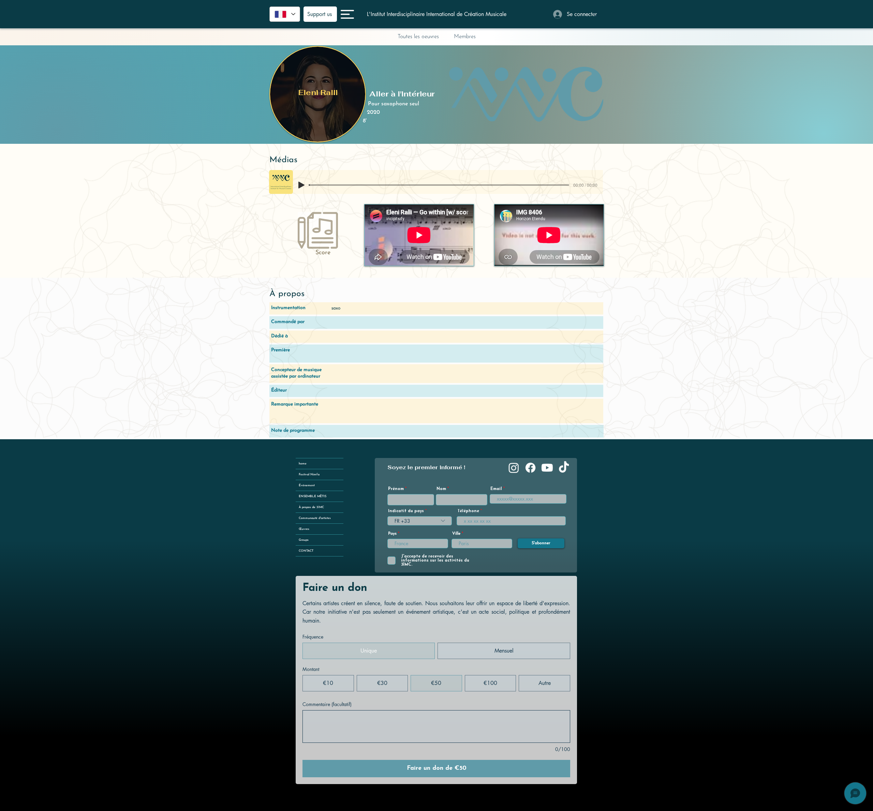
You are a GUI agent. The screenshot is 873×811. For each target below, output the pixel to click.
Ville (456, 534)
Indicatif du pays (406, 511)
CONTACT (306, 550)
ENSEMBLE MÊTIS (312, 496)
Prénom (396, 489)
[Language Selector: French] (284, 14)
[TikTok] (564, 467)
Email (496, 489)
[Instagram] (513, 467)
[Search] (596, 14)
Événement (307, 485)
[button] (347, 14)
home (303, 463)
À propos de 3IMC (311, 507)
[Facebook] (530, 467)
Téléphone (468, 511)
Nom (441, 489)
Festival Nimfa (309, 474)
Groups (304, 539)
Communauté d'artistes (315, 518)
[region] (318, 94)
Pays (392, 534)
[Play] (301, 185)
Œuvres (304, 529)
